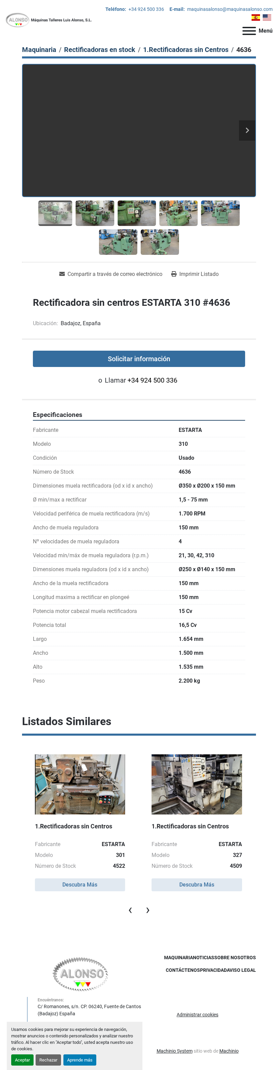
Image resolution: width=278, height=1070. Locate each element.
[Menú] (249, 31)
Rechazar (48, 1060)
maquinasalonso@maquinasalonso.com (229, 9)
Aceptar (22, 1060)
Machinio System (175, 1051)
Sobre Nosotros (235, 957)
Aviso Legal (241, 970)
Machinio (229, 1051)
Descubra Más (79, 884)
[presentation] (130, 909)
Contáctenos (183, 970)
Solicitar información (139, 359)
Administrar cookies (197, 1014)
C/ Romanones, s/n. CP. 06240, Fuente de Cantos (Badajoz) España (89, 1010)
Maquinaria (178, 957)
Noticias (203, 957)
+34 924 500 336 (145, 9)
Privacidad (213, 970)
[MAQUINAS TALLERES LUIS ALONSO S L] (80, 974)
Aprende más (80, 1060)
